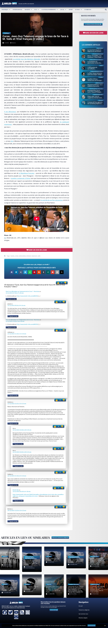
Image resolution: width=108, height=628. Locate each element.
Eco (35, 9)
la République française (26, 173)
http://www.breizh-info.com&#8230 (27, 296)
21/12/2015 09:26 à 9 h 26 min (16, 305)
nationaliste (22, 256)
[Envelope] (16, 617)
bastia (12, 256)
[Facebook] (5, 612)
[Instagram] (28, 612)
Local (62, 9)
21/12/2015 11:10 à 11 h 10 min (17, 334)
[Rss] (22, 612)
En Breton (87, 9)
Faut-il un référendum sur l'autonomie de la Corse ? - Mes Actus (22, 291)
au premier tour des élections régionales (26, 59)
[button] (105, 9)
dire (12, 141)
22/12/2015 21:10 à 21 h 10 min (17, 476)
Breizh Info (16, 490)
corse (16, 256)
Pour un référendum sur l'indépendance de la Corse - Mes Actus (22, 319)
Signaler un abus (12, 299)
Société (27, 9)
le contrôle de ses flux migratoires (52, 200)
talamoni (34, 256)
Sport (71, 9)
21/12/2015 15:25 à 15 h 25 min (17, 403)
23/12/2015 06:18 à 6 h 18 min (22, 491)
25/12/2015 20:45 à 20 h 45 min (22, 452)
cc (5, 238)
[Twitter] (10, 612)
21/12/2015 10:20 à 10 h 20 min (15, 321)
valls (39, 256)
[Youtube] (16, 612)
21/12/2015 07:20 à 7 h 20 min (15, 293)
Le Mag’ (77, 9)
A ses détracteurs (10, 112)
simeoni (28, 256)
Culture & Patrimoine (49, 9)
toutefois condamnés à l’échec (20, 178)
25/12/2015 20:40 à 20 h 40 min (22, 430)
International (17, 9)
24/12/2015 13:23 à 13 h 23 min (17, 510)
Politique (5, 9)
